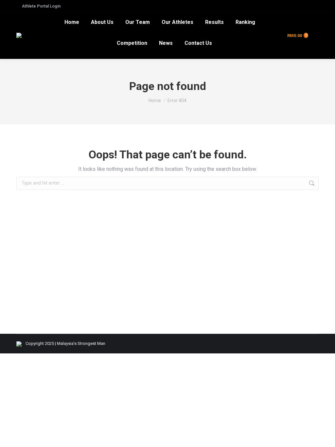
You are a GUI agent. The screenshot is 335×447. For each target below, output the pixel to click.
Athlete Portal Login (41, 6)
